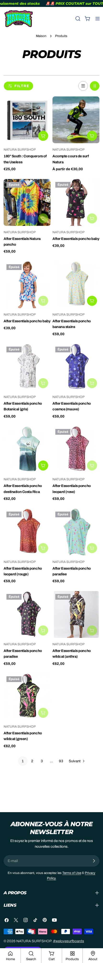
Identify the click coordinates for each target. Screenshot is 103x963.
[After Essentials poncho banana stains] (75, 284)
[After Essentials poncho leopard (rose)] (75, 449)
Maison (41, 36)
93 (61, 761)
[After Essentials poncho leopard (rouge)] (27, 532)
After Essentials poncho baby (75, 239)
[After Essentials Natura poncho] (27, 202)
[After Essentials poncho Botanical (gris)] (27, 367)
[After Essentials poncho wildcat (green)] (27, 696)
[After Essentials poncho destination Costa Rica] (27, 449)
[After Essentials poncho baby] (75, 202)
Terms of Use (71, 873)
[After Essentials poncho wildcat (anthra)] (75, 614)
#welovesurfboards (68, 941)
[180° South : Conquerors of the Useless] (27, 119)
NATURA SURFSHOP (34, 941)
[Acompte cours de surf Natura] (75, 119)
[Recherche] (78, 18)
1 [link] (23, 761)
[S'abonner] (94, 861)
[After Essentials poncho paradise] (75, 532)
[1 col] (83, 86)
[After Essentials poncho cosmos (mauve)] (75, 367)
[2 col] (94, 86)
